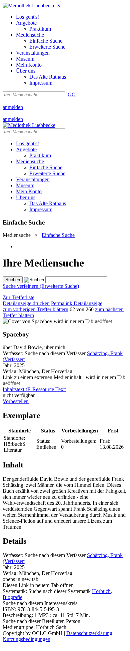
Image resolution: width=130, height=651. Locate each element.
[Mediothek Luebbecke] (29, 5)
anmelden (13, 107)
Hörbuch (101, 591)
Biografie (12, 597)
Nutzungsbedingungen (26, 639)
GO (72, 94)
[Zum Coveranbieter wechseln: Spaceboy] (27, 321)
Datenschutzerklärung (89, 633)
